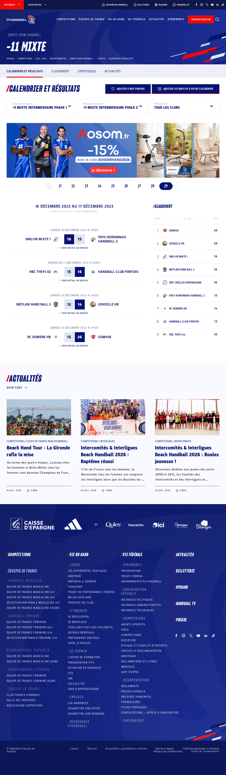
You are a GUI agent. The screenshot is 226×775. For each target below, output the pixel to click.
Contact (74, 748)
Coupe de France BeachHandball (47, 441)
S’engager (78, 611)
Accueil (11, 58)
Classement (60, 71)
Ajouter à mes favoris (131, 88)
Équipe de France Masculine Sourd (33, 607)
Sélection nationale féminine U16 (32, 637)
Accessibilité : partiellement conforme (126, 748)
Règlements (130, 686)
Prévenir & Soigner (82, 581)
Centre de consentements (205, 751)
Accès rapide (34, 5)
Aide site (92, 748)
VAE (70, 678)
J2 (73, 186)
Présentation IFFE (81, 662)
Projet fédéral (132, 576)
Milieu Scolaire (80, 597)
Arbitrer (74, 576)
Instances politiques (137, 599)
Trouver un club (81, 602)
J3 (86, 186)
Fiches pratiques (133, 707)
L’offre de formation (84, 657)
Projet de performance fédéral (92, 592)
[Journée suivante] (177, 186)
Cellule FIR (76, 683)
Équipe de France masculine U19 (31, 597)
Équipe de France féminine (26, 622)
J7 (139, 186)
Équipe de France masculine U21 (31, 592)
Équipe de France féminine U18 (29, 632)
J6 (126, 186)
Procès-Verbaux (133, 691)
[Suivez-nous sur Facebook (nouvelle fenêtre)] (196, 4)
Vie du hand (116, 19)
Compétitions (66, 19)
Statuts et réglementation (141, 650)
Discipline (128, 640)
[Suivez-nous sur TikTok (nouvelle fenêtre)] (223, 4)
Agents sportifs (133, 624)
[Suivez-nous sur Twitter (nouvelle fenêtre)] (207, 4)
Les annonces (78, 703)
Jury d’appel (130, 672)
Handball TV (186, 604)
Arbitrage (128, 656)
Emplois (77, 697)
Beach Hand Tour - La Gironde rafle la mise (38, 451)
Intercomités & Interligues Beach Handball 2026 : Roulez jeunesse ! (187, 455)
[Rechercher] (217, 19)
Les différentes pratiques (87, 570)
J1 (60, 186)
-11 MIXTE (101, 58)
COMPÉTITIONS (131, 635)
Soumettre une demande (86, 713)
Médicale (128, 666)
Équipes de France (92, 19)
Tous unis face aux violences (90, 627)
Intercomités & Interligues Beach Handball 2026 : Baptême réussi (109, 455)
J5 (113, 186)
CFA (70, 673)
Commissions (134, 618)
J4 (99, 186)
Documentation (136, 680)
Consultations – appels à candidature (150, 712)
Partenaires (133, 721)
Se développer (78, 616)
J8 (152, 186)
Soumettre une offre (84, 708)
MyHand (182, 587)
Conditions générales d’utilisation (201, 748)
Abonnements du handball (141, 581)
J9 (166, 186)
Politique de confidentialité (168, 751)
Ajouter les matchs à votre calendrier (188, 88)
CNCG (125, 629)
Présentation (131, 570)
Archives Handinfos (136, 696)
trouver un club (201, 19)
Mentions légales (165, 748)
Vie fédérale (136, 19)
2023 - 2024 (41, 58)
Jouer (75, 565)
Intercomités (182, 441)
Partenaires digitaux (84, 637)
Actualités (156, 19)
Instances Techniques (137, 610)
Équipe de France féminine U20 (30, 627)
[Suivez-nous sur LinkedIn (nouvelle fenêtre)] (217, 4)
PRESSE (181, 620)
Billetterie (185, 571)
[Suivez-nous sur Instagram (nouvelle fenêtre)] (201, 4)
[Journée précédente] (48, 186)
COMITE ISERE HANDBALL (81, 58)
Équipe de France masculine (28, 586)
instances (9, 5)
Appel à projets (79, 643)
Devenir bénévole (81, 632)
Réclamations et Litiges (139, 661)
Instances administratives (141, 605)
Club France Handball (24, 695)
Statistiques (87, 71)
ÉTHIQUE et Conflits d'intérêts (144, 645)
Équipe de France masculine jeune (32, 661)
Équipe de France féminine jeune (31, 680)
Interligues (107, 441)
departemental (58, 58)
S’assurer (75, 586)
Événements (176, 19)
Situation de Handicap (84, 667)
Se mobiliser (77, 622)
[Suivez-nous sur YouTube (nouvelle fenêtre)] (212, 4)
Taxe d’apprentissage (83, 689)
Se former (78, 651)
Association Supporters (25, 705)
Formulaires (130, 702)
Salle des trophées (21, 700)
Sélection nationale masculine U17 (33, 602)
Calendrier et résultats (25, 71)
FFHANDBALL (133, 565)
